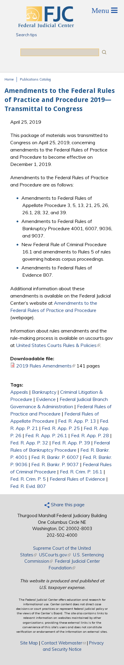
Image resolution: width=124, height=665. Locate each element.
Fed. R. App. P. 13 (77, 421)
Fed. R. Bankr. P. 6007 (55, 457)
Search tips (26, 34)
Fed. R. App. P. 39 (71, 443)
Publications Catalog (35, 79)
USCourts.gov (55, 555)
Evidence (46, 399)
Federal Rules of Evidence (77, 479)
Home (9, 79)
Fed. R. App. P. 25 (61, 428)
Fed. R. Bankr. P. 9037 (55, 464)
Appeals (19, 392)
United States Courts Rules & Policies (58, 345)
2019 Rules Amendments (45, 366)
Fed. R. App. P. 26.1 (46, 435)
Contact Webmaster (63, 643)
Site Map (29, 643)
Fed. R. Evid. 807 (28, 486)
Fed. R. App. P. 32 (29, 443)
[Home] (45, 26)
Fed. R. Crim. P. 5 (28, 479)
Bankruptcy (44, 392)
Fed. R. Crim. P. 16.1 (81, 472)
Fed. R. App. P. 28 (90, 435)
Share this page (67, 504)
